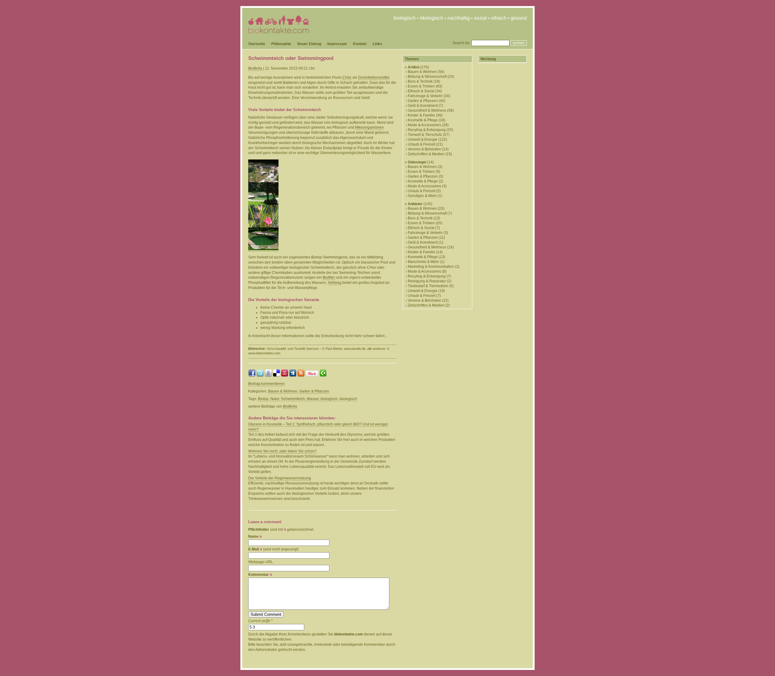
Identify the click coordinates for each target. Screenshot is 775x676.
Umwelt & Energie (422, 139)
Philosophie (281, 44)
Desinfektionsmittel (373, 77)
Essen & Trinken (421, 86)
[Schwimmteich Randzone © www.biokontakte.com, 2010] (263, 181)
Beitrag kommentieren (266, 384)
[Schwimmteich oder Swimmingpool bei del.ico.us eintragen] (276, 375)
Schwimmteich (293, 399)
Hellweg (334, 283)
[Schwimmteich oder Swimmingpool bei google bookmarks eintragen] (268, 375)
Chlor (346, 77)
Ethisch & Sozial (421, 91)
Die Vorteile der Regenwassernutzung (279, 478)
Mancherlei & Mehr (423, 262)
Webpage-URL (260, 562)
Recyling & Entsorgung (427, 130)
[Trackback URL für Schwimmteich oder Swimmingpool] (323, 375)
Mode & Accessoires (424, 125)
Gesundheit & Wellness (427, 110)
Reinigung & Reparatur (427, 281)
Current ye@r (260, 621)
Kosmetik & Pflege (423, 120)
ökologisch (348, 399)
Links (377, 44)
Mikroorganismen (369, 127)
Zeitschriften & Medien (426, 154)
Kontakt (360, 44)
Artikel (413, 67)
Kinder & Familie (421, 115)
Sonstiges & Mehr (422, 196)
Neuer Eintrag (309, 44)
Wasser (313, 399)
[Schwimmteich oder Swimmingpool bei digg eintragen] (292, 375)
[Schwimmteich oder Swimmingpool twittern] (260, 375)
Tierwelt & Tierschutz (425, 135)
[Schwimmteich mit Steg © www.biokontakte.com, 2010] (263, 204)
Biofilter (329, 277)
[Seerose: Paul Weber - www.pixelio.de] (263, 226)
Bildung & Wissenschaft (427, 76)
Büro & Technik (420, 81)
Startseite (256, 44)
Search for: (461, 43)
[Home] (278, 32)
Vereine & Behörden (424, 149)
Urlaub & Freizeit (421, 144)
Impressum (337, 44)
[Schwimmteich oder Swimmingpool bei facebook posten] (252, 375)
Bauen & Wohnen (282, 391)
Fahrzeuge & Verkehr (425, 96)
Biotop (263, 399)
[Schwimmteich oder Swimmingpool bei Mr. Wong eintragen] (284, 375)
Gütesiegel (417, 162)
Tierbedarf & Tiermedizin (428, 286)
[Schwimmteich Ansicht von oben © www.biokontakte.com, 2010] (263, 249)
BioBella (255, 68)
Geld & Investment (423, 105)
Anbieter (415, 204)
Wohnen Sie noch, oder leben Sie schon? (282, 451)
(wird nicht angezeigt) (273, 549)
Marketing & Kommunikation (431, 266)
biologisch (329, 399)
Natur (274, 399)
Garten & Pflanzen (314, 391)
